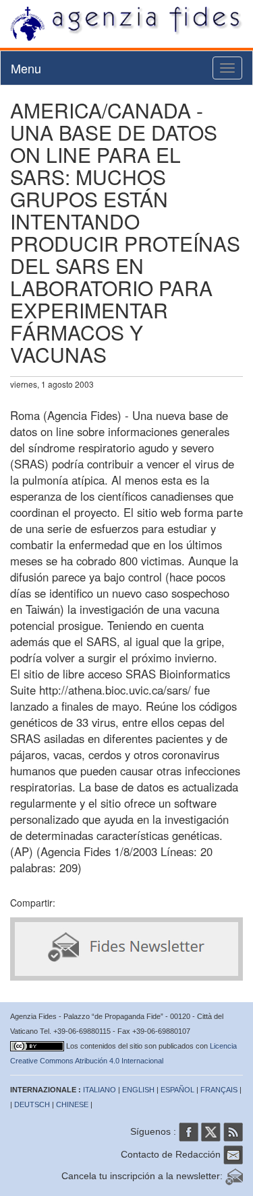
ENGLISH (138, 1090)
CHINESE (72, 1104)
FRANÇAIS (218, 1090)
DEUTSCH (32, 1104)
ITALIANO (99, 1090)
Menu (26, 68)
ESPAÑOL (177, 1090)
